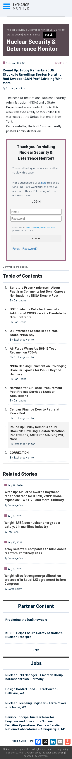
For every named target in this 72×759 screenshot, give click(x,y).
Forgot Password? (25, 248)
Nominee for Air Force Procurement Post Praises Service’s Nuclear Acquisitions (36, 392)
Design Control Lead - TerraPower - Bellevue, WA (31, 691)
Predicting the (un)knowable (26, 619)
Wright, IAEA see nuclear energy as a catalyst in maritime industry (32, 525)
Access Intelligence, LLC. (19, 749)
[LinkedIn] (52, 741)
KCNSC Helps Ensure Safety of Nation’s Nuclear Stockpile (34, 635)
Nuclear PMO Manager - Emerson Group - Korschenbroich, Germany (35, 677)
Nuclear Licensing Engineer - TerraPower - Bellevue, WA (35, 705)
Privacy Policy (61, 749)
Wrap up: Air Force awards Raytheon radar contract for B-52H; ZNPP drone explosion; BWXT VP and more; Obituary (34, 496)
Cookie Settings (14, 752)
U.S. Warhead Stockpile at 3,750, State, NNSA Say (34, 333)
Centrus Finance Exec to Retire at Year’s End (34, 411)
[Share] (67, 741)
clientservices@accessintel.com (40, 227)
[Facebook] (38, 741)
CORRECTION (19, 452)
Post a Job (19, 740)
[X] (45, 741)
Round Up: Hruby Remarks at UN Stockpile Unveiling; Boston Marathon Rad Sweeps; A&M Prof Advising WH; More (37, 433)
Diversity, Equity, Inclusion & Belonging (45, 752)
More (36, 650)
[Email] (60, 741)
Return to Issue (31, 34)
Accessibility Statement (36, 755)
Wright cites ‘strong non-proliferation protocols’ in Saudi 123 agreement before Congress (35, 579)
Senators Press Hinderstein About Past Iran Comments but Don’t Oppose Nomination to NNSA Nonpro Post (37, 291)
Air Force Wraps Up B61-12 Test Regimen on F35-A (33, 350)
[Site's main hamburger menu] (6, 6)
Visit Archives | (15, 34)
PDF (47, 34)
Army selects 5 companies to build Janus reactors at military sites (35, 551)
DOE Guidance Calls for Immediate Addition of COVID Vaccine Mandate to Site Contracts (38, 313)
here (44, 182)
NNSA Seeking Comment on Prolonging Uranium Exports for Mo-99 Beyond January (38, 370)
